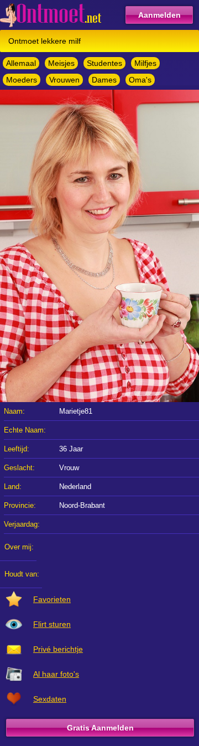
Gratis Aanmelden (100, 727)
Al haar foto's (56, 674)
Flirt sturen (52, 624)
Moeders (21, 79)
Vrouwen (64, 79)
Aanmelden (159, 15)
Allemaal (21, 63)
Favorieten (52, 599)
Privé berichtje (58, 649)
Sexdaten (49, 698)
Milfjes (145, 63)
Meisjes (61, 63)
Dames (104, 79)
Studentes (104, 63)
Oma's (140, 79)
